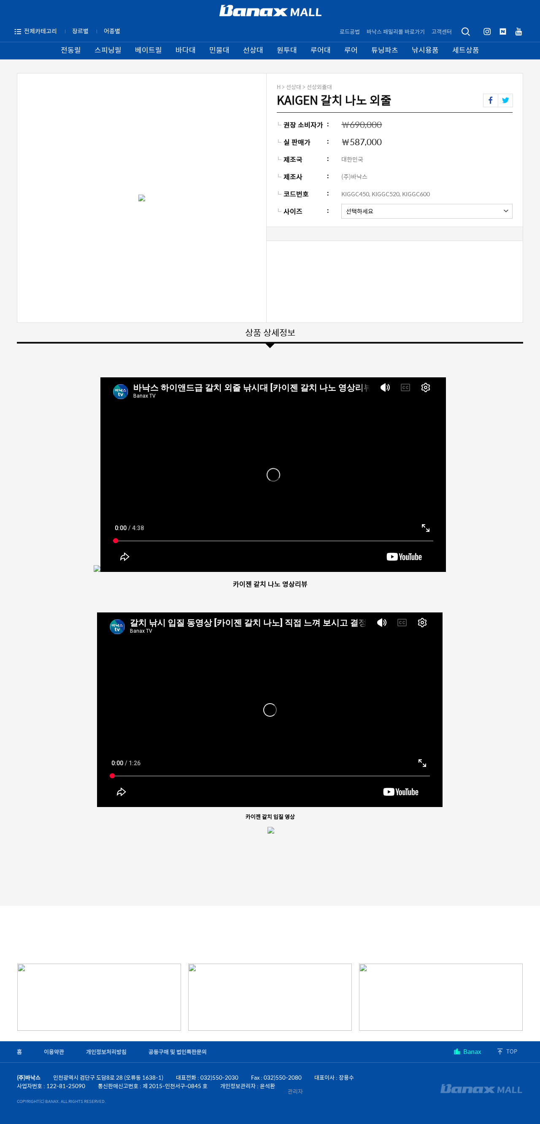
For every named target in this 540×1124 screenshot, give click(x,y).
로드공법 (350, 31)
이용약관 (54, 1051)
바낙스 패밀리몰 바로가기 (396, 31)
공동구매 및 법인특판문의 (177, 1051)
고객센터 (442, 31)
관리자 (295, 1091)
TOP (511, 1051)
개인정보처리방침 (106, 1051)
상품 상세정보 (270, 332)
